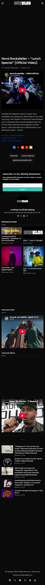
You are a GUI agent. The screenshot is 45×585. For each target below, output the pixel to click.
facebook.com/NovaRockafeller (13, 135)
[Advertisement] (22, 31)
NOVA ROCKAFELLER (23, 160)
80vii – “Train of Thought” (33, 240)
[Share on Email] (30, 147)
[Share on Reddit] (22, 147)
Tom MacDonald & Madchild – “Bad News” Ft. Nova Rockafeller (12, 238)
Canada (14, 156)
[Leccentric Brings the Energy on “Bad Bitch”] (7, 493)
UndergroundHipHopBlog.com (22, 575)
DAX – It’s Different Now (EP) (32, 270)
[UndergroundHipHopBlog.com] (22, 3)
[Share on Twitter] (18, 147)
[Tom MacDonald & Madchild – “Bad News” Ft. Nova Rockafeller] (12, 230)
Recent (22, 440)
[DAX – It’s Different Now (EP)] (33, 256)
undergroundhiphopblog (11, 68)
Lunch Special (28, 156)
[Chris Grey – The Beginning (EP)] (12, 256)
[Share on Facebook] (14, 147)
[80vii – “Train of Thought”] (33, 232)
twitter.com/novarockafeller (12, 141)
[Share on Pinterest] (26, 147)
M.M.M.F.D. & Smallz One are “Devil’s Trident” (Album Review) (28, 460)
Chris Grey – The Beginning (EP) (8, 269)
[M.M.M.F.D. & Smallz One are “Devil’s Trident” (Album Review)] (7, 462)
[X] (21, 216)
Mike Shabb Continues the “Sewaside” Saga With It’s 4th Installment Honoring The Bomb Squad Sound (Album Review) (27, 471)
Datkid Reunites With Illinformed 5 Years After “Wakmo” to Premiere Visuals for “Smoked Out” (28, 482)
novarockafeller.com (9, 138)
